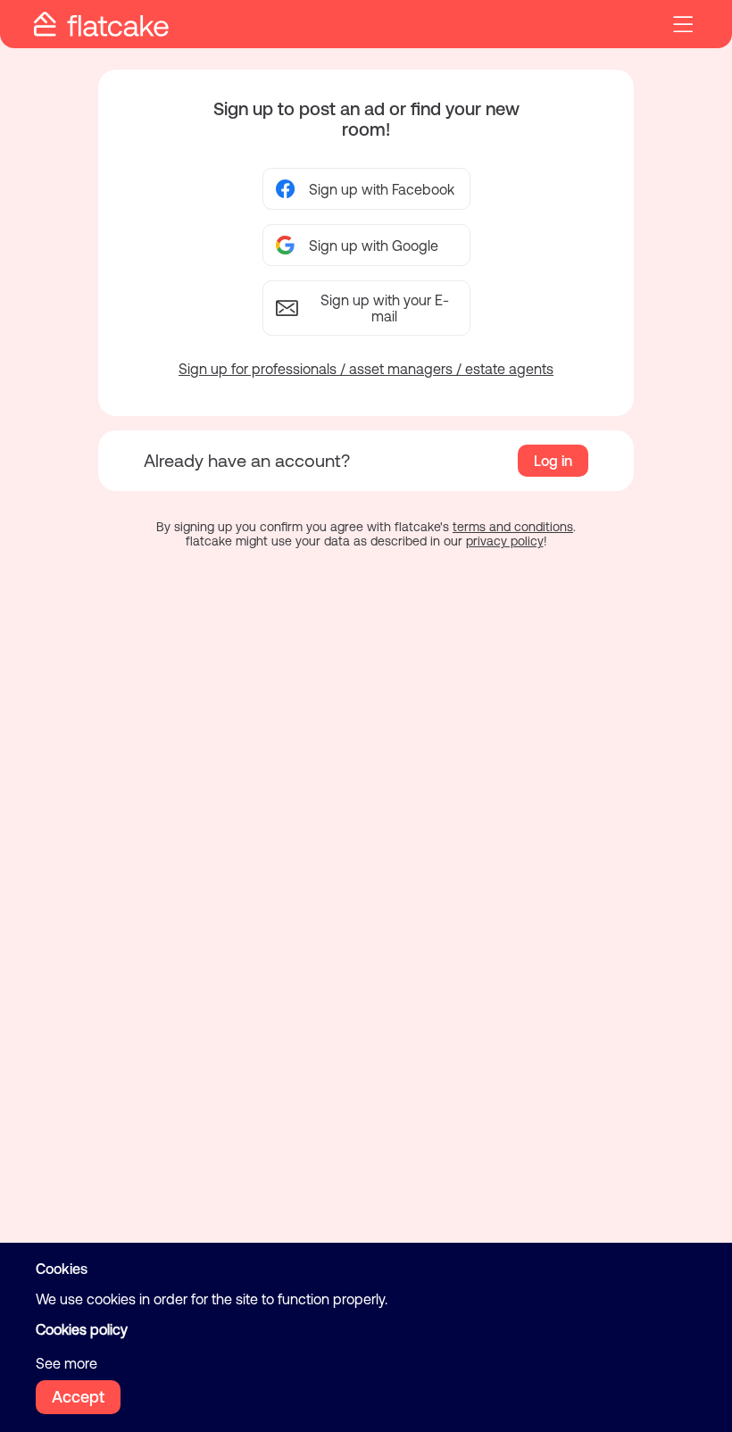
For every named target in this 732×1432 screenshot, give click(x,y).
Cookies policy (82, 1329)
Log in (553, 461)
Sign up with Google (373, 245)
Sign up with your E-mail (384, 308)
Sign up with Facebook (381, 189)
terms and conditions (513, 527)
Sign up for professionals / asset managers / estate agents (366, 369)
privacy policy (505, 541)
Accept (78, 1396)
